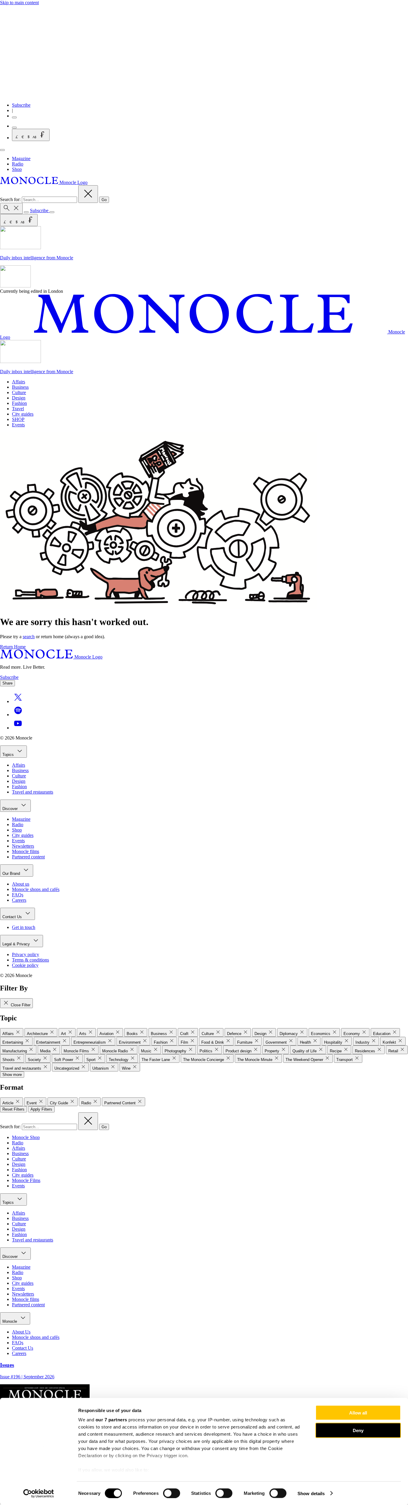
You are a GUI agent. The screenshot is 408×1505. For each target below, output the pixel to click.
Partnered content (28, 856)
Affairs (18, 381)
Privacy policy (25, 954)
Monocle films (25, 851)
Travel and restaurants (32, 791)
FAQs (17, 894)
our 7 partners (111, 1419)
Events (18, 424)
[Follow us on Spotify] (18, 714)
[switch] (171, 1493)
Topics (8, 754)
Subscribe (21, 105)
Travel (18, 408)
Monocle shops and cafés (35, 889)
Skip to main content (19, 2)
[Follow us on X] (18, 701)
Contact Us (12, 917)
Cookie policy (25, 965)
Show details (311, 1493)
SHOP (18, 419)
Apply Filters (41, 1109)
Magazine (21, 158)
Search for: (11, 199)
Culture (19, 392)
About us (20, 884)
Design (18, 397)
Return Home (13, 646)
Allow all (358, 1412)
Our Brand (11, 873)
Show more (12, 1074)
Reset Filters (13, 1109)
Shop (17, 169)
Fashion (19, 403)
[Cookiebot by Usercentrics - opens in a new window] (39, 1493)
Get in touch (23, 927)
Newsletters (23, 846)
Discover (10, 808)
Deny (358, 1430)
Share (7, 683)
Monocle (10, 1321)
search (29, 636)
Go (104, 199)
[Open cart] (14, 127)
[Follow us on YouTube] (18, 727)
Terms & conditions (30, 959)
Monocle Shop (26, 1137)
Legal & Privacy (16, 944)
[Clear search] (88, 194)
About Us (21, 1331)
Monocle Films (26, 1180)
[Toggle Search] (11, 208)
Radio (17, 163)
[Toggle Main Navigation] (2, 150)
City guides (22, 414)
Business (20, 387)
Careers (19, 900)
